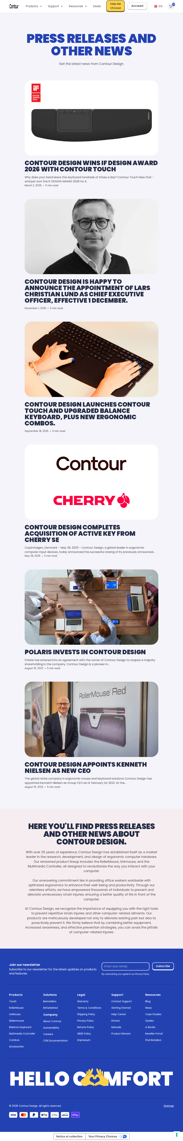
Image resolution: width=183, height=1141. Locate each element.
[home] (14, 6)
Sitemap (169, 1106)
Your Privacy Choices (102, 1136)
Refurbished (50, 1008)
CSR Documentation (55, 1040)
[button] (34, 6)
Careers (48, 1034)
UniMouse (15, 1014)
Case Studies (153, 1014)
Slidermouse (16, 1020)
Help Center (118, 1014)
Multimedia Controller (22, 1033)
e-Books (150, 1027)
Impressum (83, 1040)
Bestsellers (49, 1001)
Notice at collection (69, 1136)
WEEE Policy (84, 1033)
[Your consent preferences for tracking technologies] (176, 1134)
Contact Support (121, 1001)
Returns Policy (85, 1027)
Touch (12, 1001)
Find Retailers (153, 1040)
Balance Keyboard (20, 1027)
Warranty (82, 1001)
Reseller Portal (154, 1033)
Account (137, 6)
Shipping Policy (86, 1014)
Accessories (16, 1046)
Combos (14, 1040)
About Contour (52, 1021)
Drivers (115, 1020)
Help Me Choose (115, 6)
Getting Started (121, 1008)
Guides (149, 1020)
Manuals (116, 1027)
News (148, 1008)
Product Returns (121, 1033)
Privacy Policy (85, 1020)
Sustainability (51, 1027)
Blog (147, 1001)
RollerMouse (16, 1008)
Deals (97, 6)
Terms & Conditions (89, 1008)
